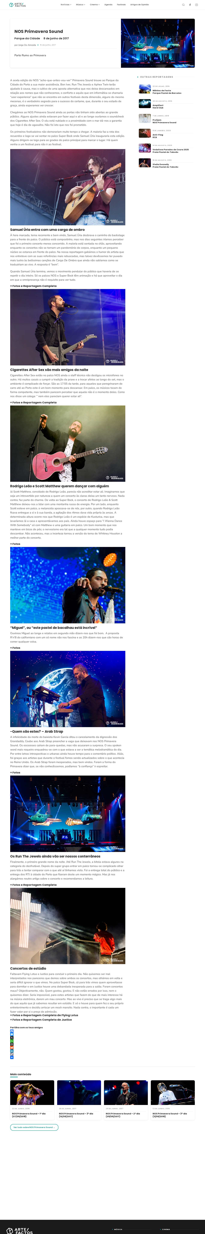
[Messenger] (67, 1034)
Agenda (108, 4)
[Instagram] (196, 4)
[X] (67, 1037)
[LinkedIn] (67, 1050)
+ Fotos (15, 544)
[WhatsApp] (67, 1041)
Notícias (65, 4)
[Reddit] (67, 1047)
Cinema (94, 4)
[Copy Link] (67, 1054)
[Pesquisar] (183, 4)
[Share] (67, 1057)
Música (79, 4)
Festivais (121, 4)
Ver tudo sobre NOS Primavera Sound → (34, 1127)
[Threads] (67, 1044)
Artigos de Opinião (139, 4)
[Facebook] (190, 4)
